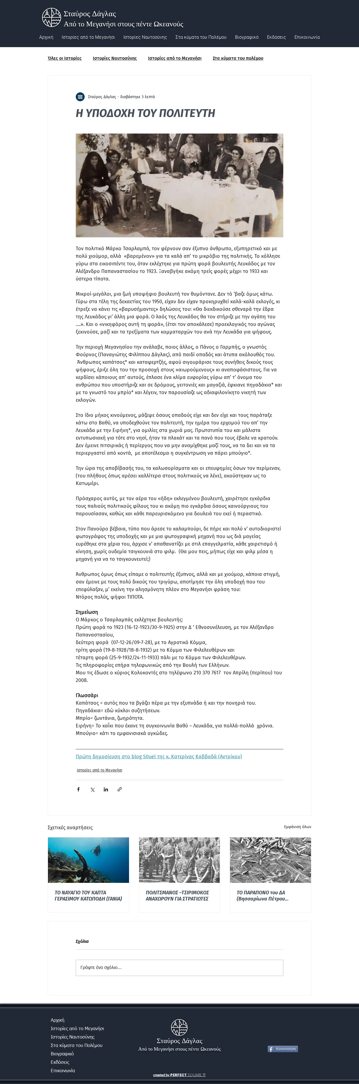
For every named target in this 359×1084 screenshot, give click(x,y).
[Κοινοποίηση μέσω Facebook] (78, 789)
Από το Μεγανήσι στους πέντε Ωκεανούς (123, 23)
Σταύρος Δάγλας (90, 13)
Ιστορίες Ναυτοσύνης (115, 58)
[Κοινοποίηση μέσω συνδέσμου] (119, 789)
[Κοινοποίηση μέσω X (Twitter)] (92, 789)
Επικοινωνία (63, 1071)
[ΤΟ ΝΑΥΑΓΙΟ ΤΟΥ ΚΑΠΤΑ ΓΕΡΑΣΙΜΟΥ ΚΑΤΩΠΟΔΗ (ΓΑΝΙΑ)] (88, 860)
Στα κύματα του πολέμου (238, 58)
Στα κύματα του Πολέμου (70, 1045)
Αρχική (57, 1020)
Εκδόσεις (60, 1062)
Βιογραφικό (62, 1054)
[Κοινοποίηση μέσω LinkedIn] (106, 789)
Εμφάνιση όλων (297, 827)
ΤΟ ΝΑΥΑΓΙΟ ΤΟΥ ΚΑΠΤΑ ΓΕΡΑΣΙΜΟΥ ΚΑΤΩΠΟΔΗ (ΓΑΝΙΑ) (88, 896)
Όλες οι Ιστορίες (65, 58)
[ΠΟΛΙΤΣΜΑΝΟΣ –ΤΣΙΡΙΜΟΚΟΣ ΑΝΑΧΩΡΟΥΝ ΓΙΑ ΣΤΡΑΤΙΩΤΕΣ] (179, 860)
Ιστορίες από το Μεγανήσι (175, 58)
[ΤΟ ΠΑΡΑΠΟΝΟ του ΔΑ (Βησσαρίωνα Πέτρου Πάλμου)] (270, 860)
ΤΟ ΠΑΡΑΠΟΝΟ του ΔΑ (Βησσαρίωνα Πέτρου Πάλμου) (261, 896)
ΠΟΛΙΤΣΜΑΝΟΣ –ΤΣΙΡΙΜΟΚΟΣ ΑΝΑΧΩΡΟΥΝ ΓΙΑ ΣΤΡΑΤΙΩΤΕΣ (177, 896)
